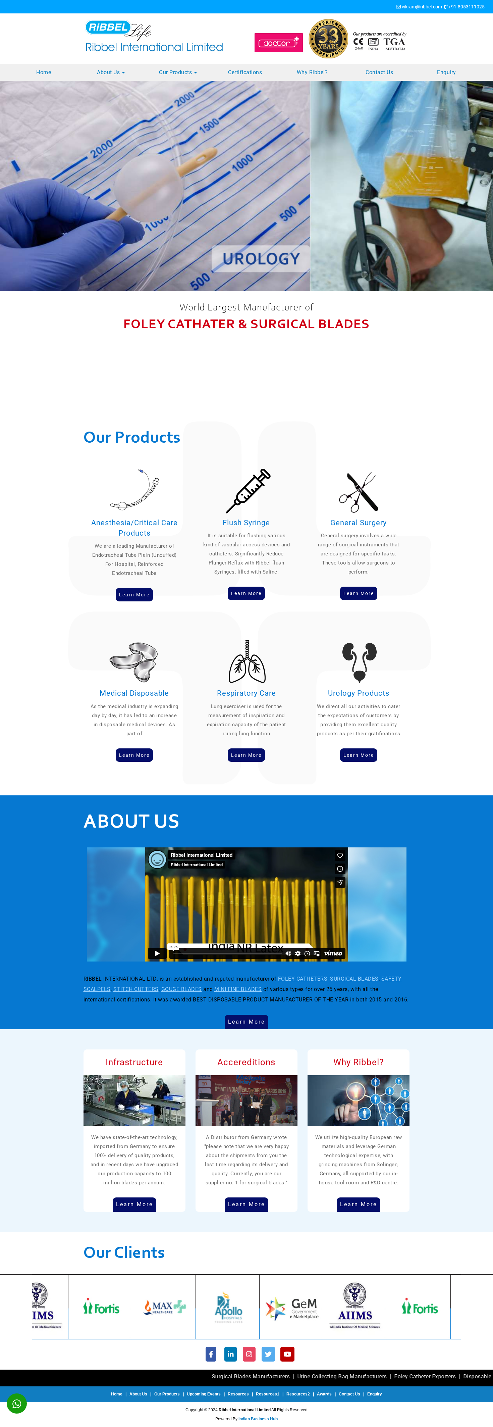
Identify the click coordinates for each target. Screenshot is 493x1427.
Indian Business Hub (258, 1419)
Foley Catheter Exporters (330, 1376)
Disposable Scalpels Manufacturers (413, 1376)
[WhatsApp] (17, 1403)
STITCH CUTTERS (136, 989)
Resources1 (267, 1394)
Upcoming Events (204, 1394)
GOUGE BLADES (181, 989)
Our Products (176, 72)
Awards (324, 1394)
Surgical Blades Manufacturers (156, 1376)
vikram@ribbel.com (422, 6)
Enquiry (446, 72)
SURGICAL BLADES (354, 979)
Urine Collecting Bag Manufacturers (247, 1376)
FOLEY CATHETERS (303, 979)
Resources (238, 1394)
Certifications (245, 72)
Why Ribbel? (312, 72)
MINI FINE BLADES (238, 989)
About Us (109, 72)
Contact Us (379, 72)
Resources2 (298, 1394)
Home (43, 72)
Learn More (246, 1022)
